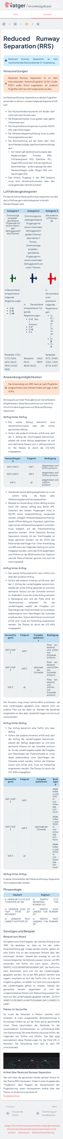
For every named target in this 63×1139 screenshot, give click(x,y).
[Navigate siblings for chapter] (21, 24)
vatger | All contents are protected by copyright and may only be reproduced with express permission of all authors (32, 1129)
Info (16, 14)
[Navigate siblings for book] (9, 24)
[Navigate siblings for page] (32, 24)
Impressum (24, 1132)
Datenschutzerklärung (43, 1132)
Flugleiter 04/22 (11, 1095)
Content (47, 14)
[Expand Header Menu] (56, 5)
